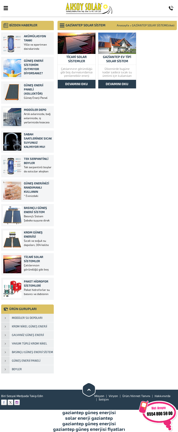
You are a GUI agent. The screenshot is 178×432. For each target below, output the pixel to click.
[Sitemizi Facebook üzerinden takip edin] (4, 402)
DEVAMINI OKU (76, 84)
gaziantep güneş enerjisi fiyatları (89, 429)
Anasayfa (123, 25)
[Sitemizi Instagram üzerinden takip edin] (17, 402)
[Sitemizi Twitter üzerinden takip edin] (10, 402)
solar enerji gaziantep (89, 418)
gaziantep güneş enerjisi (89, 412)
